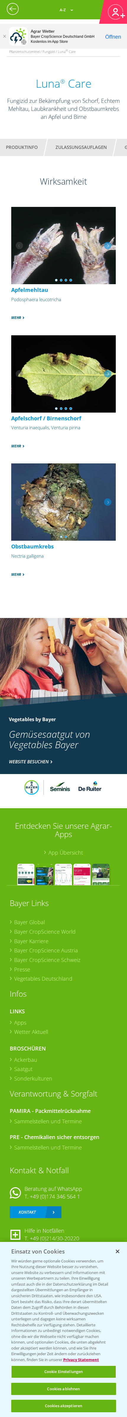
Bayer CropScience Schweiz (47, 959)
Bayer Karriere (31, 941)
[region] (63, 1329)
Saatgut (23, 1068)
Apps (20, 1022)
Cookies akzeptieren (63, 1405)
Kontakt (27, 1212)
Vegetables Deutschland (43, 978)
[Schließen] (4, 36)
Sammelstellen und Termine (48, 1121)
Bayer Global (29, 922)
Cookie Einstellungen (63, 1371)
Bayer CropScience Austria (46, 950)
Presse (22, 969)
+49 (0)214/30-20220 (54, 1238)
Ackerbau (25, 1059)
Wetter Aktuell (31, 1031)
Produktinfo (22, 147)
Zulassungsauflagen (81, 147)
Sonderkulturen (33, 1078)
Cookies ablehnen (63, 1388)
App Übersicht (65, 852)
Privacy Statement (81, 1359)
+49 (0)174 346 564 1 (55, 1196)
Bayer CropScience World (45, 931)
